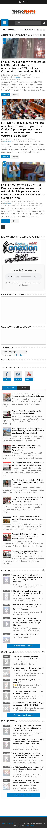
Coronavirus (5, 79)
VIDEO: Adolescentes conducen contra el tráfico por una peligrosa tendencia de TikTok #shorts (28, 755)
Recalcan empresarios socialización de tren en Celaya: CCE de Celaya (27, 552)
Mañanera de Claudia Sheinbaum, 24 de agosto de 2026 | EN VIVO (28, 703)
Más (43, 570)
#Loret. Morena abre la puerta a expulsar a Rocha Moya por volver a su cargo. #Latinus (28, 593)
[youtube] (19, 2)
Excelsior (9, 652)
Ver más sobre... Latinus (23, 646)
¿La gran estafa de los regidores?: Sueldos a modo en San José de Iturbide (28, 395)
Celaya (29, 77)
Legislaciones (38, 141)
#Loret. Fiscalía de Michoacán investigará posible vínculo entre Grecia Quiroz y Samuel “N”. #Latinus (27, 578)
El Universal (10, 721)
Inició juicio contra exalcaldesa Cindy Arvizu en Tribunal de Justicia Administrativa (26, 448)
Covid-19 (19, 141)
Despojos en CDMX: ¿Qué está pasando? (26, 680)
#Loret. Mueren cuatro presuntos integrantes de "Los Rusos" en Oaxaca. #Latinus (28, 606)
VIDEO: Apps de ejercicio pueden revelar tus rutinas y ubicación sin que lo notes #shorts (28, 728)
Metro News (29, 826)
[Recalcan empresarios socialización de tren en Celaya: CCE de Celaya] (7, 554)
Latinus (8, 570)
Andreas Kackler (8, 77)
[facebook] (27, 2)
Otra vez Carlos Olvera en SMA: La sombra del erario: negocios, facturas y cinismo (27, 519)
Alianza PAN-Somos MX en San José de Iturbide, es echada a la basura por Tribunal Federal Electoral (28, 536)
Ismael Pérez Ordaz (37, 203)
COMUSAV (35, 77)
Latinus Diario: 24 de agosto (25, 634)
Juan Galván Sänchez (8, 205)
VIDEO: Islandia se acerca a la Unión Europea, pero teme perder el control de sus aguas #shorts (28, 741)
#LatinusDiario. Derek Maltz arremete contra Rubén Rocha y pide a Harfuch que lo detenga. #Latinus (27, 621)
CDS (24, 77)
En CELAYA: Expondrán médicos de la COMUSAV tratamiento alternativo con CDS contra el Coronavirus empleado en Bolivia (23, 66)
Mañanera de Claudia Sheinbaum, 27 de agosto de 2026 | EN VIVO (28, 669)
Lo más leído (9, 388)
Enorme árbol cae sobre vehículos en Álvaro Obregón (28, 692)
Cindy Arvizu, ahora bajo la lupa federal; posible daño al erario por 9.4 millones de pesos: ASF (28, 482)
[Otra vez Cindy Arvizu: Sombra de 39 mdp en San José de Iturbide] (7, 414)
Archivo (23, 388)
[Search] (44, 23)
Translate (19, 355)
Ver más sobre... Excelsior (23, 715)
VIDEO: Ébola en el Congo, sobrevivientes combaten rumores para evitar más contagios (28, 782)
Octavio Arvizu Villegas (36, 205)
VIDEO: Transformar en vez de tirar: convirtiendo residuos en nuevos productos (28, 769)
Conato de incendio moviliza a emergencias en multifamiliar (26, 657)
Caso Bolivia (18, 77)
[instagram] (23, 2)
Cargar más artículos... (23, 795)
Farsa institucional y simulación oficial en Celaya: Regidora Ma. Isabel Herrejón (28, 464)
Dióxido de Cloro (15, 79)
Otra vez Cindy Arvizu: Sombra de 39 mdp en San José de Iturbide (26, 412)
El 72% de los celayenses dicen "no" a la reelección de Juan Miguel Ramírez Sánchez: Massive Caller (27, 499)
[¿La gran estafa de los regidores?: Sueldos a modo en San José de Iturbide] (7, 397)
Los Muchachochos (22, 205)
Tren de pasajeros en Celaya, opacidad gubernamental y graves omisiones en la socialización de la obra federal (28, 430)
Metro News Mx (7, 823)
